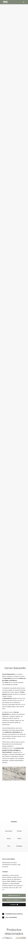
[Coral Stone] (21, 937)
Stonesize (11, 748)
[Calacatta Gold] (7, 937)
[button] (14, 914)
